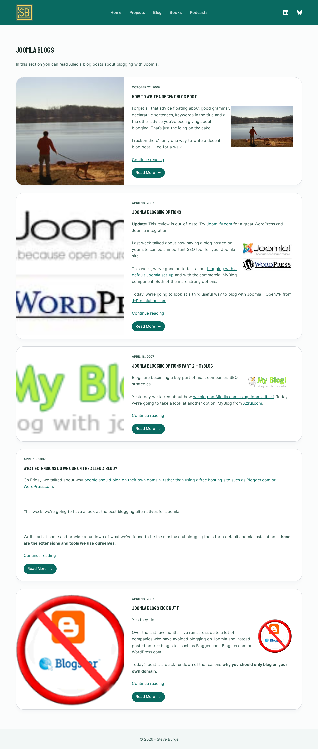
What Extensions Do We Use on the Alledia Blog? (70, 468)
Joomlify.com (219, 223)
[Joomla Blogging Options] (70, 266)
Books (176, 12)
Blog (157, 12)
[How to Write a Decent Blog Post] (70, 131)
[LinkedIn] (285, 12)
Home (115, 12)
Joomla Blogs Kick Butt (155, 608)
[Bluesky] (299, 12)
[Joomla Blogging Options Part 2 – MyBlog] (70, 394)
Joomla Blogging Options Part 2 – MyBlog (172, 366)
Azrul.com (252, 403)
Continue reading (148, 159)
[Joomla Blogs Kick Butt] (70, 649)
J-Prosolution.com (149, 300)
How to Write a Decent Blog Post (164, 97)
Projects (137, 12)
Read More (148, 174)
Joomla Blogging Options (156, 212)
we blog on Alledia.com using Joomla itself (233, 396)
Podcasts (199, 12)
